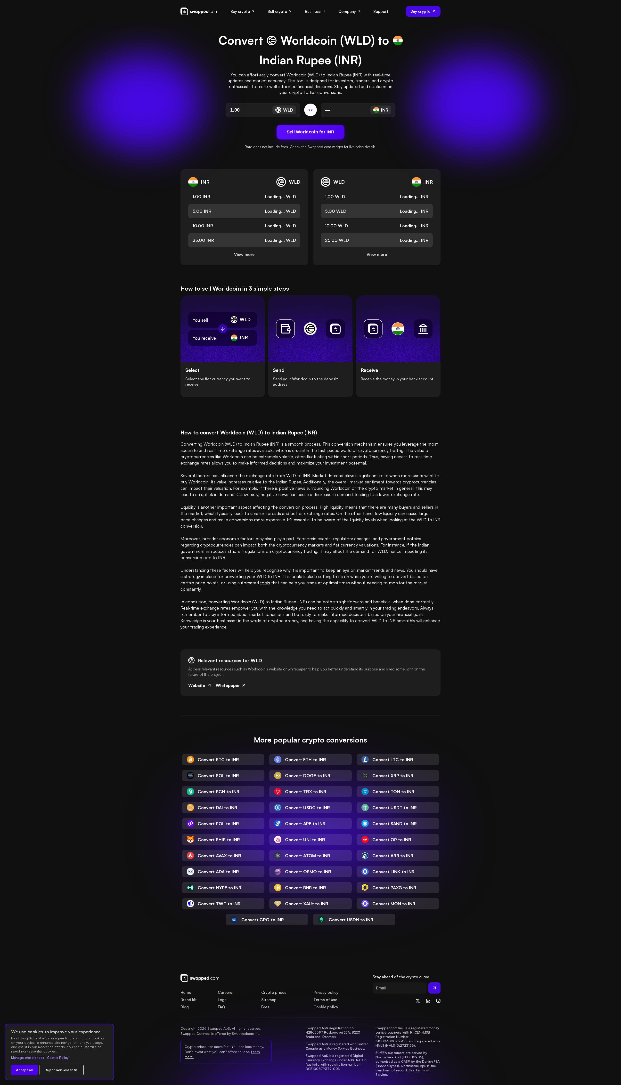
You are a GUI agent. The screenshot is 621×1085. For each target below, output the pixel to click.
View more (244, 254)
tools (265, 582)
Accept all (24, 1070)
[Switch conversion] (310, 110)
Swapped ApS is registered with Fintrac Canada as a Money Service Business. (337, 1046)
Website (196, 685)
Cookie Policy (58, 1057)
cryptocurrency (373, 450)
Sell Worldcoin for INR (311, 132)
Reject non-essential (62, 1070)
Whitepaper (228, 685)
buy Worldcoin (194, 481)
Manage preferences (27, 1057)
